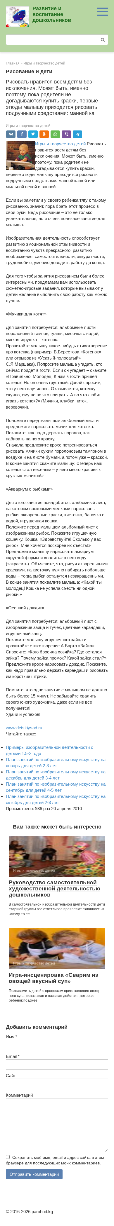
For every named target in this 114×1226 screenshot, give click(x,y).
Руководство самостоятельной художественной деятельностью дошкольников (54, 888)
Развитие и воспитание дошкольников (51, 14)
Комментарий (19, 1095)
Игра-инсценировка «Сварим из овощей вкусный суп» (53, 978)
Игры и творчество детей (28, 125)
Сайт (11, 1075)
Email (13, 1056)
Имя (11, 1036)
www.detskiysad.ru (24, 727)
